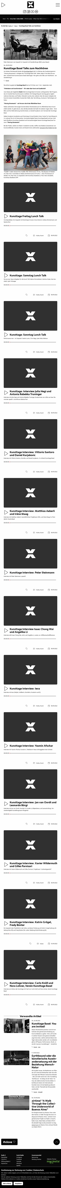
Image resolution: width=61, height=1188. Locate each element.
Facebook (19, 1159)
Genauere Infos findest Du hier (48, 128)
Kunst (7, 80)
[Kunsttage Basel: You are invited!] (16, 1025)
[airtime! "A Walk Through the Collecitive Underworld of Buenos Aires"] (16, 1103)
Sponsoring (35, 1157)
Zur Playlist (56, 19)
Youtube (18, 1161)
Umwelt (40, 1092)
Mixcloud (19, 1163)
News (15, 26)
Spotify (18, 1165)
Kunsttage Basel (28, 71)
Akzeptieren (18, 1183)
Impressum (4, 1163)
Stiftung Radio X (5, 1161)
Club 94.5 (4, 1159)
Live (39, 1047)
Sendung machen (36, 1159)
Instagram (19, 1157)
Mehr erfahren (7, 1183)
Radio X (10, 26)
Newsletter (4, 1157)
